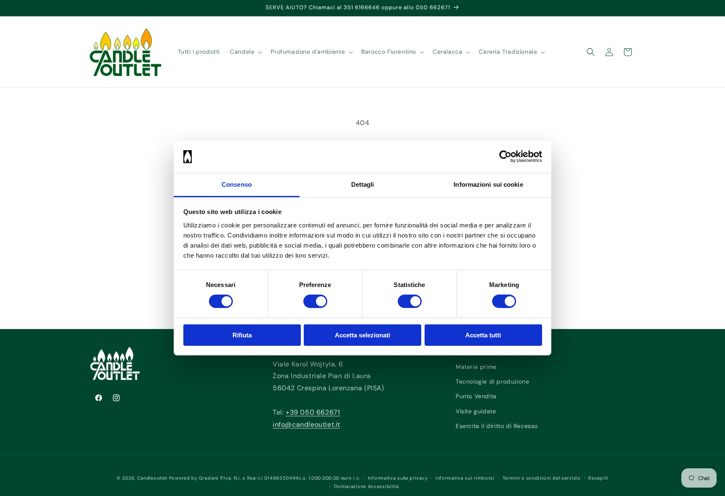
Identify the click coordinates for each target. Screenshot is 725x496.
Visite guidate (476, 411)
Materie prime (476, 367)
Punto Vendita (476, 396)
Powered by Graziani (194, 478)
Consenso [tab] (237, 184)
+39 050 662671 (313, 412)
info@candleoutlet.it (306, 424)
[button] (245, 51)
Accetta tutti (483, 335)
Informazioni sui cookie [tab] (488, 184)
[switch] (315, 301)
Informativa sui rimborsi (465, 478)
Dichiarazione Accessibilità (366, 486)
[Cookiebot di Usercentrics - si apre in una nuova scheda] (505, 156)
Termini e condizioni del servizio (542, 478)
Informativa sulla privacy (398, 478)
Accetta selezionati (362, 335)
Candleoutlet (152, 478)
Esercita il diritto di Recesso (497, 426)
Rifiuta (242, 335)
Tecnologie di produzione (492, 381)
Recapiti (598, 478)
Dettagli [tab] (362, 184)
